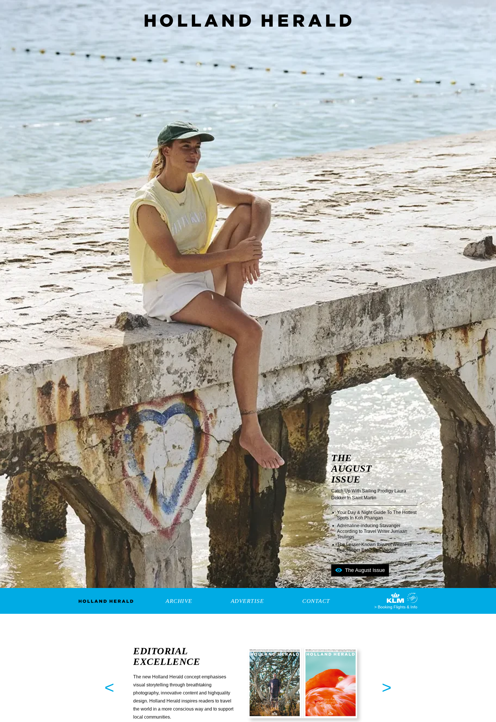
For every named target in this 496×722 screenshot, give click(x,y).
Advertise (247, 601)
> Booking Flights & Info (395, 607)
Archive (179, 601)
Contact (316, 601)
